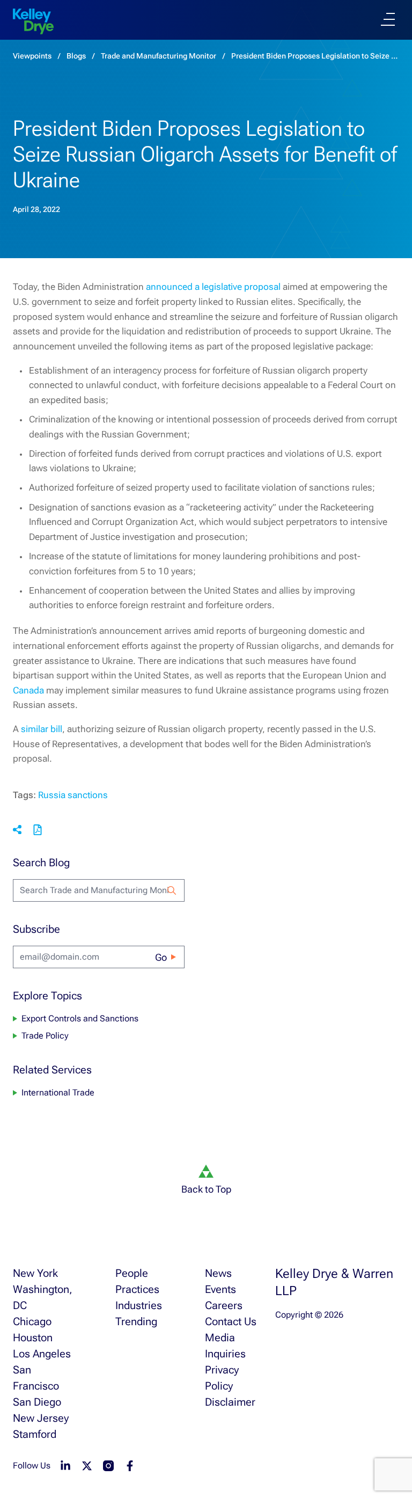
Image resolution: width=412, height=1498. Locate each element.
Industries (138, 1305)
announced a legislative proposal (213, 286)
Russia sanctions (73, 795)
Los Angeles (42, 1353)
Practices (137, 1289)
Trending (136, 1321)
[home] (33, 21)
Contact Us (230, 1321)
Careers (223, 1305)
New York (35, 1273)
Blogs (76, 56)
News (218, 1273)
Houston (33, 1337)
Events (220, 1289)
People (131, 1273)
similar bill (41, 729)
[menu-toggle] (388, 19)
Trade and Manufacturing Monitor (158, 56)
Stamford (34, 1434)
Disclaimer (230, 1401)
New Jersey (41, 1418)
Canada (28, 690)
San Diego (37, 1401)
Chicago (32, 1321)
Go (161, 957)
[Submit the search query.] (171, 890)
